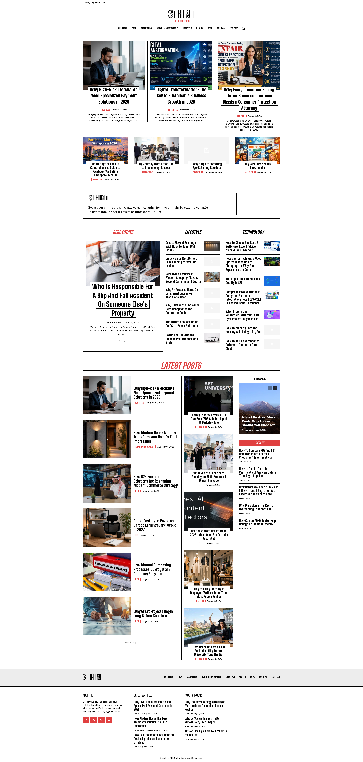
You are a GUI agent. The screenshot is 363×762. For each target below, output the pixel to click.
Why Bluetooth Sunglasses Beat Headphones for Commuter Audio (182, 309)
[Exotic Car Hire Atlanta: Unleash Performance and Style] (212, 338)
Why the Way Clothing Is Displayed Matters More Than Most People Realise (209, 592)
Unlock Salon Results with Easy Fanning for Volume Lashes (182, 262)
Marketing (97, 179)
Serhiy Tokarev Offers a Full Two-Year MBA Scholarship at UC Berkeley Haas (208, 418)
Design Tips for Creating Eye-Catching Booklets (207, 166)
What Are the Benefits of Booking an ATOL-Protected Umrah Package (209, 477)
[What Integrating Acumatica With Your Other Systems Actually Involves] (272, 314)
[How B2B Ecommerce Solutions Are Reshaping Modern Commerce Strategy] (107, 483)
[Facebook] (86, 720)
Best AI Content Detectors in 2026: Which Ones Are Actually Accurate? (209, 534)
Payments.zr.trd (119, 110)
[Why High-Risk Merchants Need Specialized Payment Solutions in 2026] (114, 65)
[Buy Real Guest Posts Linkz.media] (257, 150)
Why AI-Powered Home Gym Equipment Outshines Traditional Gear (183, 293)
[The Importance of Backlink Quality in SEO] (272, 281)
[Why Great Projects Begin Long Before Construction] (107, 616)
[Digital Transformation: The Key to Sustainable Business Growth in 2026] (181, 65)
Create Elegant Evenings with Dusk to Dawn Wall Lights (181, 246)
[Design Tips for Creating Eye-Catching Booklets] (206, 150)
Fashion (201, 601)
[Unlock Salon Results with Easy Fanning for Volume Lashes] (212, 261)
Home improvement (144, 446)
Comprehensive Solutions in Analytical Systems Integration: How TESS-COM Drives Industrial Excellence (243, 297)
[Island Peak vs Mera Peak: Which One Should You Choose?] (259, 408)
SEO (136, 535)
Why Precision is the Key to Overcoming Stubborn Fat (256, 507)
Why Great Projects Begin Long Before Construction (153, 613)
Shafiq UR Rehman (213, 172)
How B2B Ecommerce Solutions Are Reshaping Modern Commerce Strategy (156, 481)
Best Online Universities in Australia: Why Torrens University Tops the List (209, 650)
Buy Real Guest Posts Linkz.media (257, 166)
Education (201, 427)
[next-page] (125, 341)
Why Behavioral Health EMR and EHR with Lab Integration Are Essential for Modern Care (258, 490)
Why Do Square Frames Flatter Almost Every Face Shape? (202, 720)
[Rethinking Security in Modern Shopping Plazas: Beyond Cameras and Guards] (212, 277)
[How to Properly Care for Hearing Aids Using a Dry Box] (272, 330)
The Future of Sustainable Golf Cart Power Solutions (182, 324)
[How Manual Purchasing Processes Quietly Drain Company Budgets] (107, 572)
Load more (129, 643)
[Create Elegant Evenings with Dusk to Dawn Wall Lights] (212, 246)
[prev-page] (119, 341)
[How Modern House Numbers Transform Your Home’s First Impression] (107, 439)
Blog (137, 491)
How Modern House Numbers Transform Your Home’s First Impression (156, 437)
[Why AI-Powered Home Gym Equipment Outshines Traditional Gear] (212, 293)
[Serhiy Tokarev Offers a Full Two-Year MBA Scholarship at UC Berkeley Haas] (208, 395)
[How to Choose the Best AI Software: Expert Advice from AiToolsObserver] (272, 246)
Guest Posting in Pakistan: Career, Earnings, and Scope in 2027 (155, 525)
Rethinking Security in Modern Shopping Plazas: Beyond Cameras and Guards (183, 277)
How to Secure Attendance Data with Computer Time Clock (242, 345)
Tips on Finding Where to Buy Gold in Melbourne (206, 733)
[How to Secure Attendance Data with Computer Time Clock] (272, 344)
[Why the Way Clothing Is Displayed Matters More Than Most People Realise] (208, 569)
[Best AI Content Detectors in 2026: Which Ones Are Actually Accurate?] (208, 511)
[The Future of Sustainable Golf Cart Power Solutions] (212, 324)
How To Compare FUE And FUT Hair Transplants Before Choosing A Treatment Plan (257, 454)
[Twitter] (101, 720)
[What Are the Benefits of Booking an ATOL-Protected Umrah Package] (208, 453)
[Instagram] (93, 720)
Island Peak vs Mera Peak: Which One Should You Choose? (258, 421)
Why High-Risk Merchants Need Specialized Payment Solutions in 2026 (114, 96)
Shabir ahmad (114, 322)
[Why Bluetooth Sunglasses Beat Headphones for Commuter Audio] (212, 308)
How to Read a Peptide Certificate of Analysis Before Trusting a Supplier (257, 472)
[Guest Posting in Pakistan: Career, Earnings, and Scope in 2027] (107, 527)
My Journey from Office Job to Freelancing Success (156, 166)
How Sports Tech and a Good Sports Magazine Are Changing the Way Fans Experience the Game (243, 264)
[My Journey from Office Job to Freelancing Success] (156, 150)
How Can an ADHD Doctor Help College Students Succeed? (257, 522)
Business (106, 110)
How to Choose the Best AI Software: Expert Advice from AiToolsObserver (242, 246)
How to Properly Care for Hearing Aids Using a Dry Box (243, 330)
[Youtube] (109, 720)
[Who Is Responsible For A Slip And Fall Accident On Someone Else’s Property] (123, 263)
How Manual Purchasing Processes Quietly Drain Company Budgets (152, 569)
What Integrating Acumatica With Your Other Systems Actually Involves (242, 315)
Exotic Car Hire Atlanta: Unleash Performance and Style (182, 338)
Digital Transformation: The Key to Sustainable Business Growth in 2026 (181, 96)
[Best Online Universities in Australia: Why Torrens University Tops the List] (208, 627)
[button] (243, 28)
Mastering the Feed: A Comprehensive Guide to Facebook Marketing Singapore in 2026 (105, 169)
